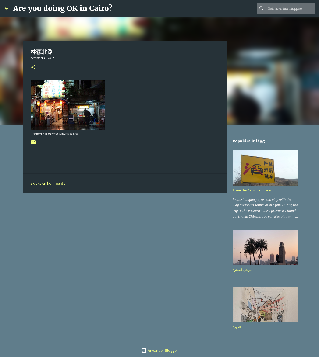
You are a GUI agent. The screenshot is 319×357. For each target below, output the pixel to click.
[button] (33, 67)
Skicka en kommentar (49, 183)
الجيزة (237, 327)
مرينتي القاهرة (242, 270)
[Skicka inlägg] (33, 144)
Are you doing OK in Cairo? (62, 8)
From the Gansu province (252, 190)
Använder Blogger (162, 350)
